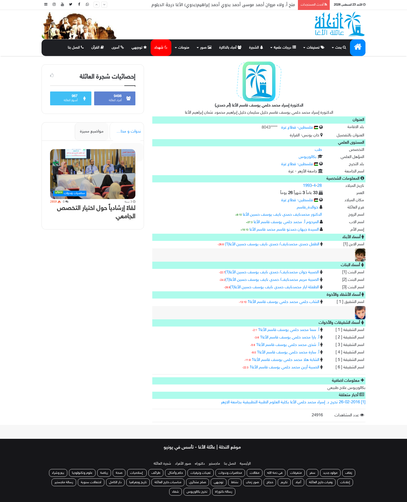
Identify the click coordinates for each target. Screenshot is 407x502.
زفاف (348, 473)
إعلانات (345, 482)
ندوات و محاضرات (126, 131)
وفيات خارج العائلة (321, 482)
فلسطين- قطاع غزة (297, 127)
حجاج (270, 482)
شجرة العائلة (162, 464)
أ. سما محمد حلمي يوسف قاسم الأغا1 (288, 330)
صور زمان (252, 482)
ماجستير (214, 464)
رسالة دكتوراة (223, 492)
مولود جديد (330, 473)
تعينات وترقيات (200, 473)
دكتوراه (200, 464)
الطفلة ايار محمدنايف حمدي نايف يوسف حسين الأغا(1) (274, 287)
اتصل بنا (74, 47)
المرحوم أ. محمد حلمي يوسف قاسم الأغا (286, 222)
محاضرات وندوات (230, 473)
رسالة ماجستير (64, 482)
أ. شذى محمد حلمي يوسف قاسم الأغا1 (287, 345)
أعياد (298, 482)
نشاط (234, 482)
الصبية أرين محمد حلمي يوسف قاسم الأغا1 (284, 367)
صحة (119, 473)
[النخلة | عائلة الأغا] (340, 24)
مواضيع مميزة (92, 131)
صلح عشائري (197, 482)
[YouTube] (62, 5)
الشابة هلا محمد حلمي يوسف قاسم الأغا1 (285, 360)
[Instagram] (54, 5)
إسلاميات (137, 473)
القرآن (96, 47)
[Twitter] (70, 5)
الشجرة (254, 47)
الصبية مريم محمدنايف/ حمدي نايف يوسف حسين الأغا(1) (272, 279)
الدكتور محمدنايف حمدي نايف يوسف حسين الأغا (282, 214)
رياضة (104, 473)
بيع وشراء (58, 473)
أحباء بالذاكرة (228, 47)
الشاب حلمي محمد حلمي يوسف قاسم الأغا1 (283, 302)
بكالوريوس (307, 157)
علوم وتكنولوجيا (82, 473)
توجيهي (137, 47)
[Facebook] (79, 5)
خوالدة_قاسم (307, 207)
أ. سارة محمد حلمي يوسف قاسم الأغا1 (288, 352)
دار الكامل (115, 482)
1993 (307, 186)
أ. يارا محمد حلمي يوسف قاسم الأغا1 (289, 337)
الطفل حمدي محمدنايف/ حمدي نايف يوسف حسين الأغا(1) (272, 244)
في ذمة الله (274, 473)
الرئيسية (245, 464)
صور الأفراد (183, 464)
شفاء (175, 492)
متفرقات (296, 473)
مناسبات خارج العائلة (167, 482)
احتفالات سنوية (91, 482)
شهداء (159, 47)
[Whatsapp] (87, 5)
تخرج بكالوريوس (197, 492)
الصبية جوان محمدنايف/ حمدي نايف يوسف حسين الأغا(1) (272, 272)
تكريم (284, 482)
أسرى (116, 47)
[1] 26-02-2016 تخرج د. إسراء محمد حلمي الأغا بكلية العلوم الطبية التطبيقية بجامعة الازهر (293, 402)
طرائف (155, 473)
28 (319, 186)
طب (318, 149)
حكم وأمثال (175, 473)
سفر (312, 473)
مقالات (254, 473)
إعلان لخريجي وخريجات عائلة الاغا (265, 5)
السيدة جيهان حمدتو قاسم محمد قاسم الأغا (284, 229)
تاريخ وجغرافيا (138, 482)
